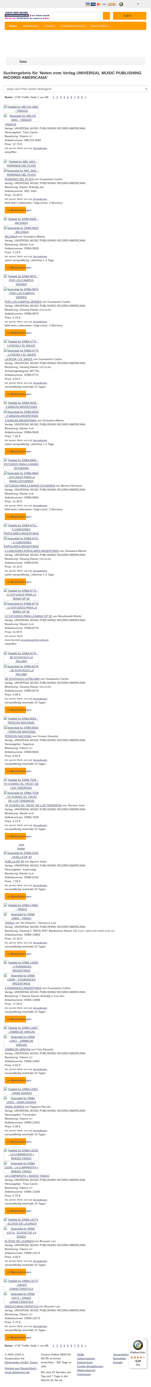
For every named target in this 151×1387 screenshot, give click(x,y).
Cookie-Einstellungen (90, 1366)
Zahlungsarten (86, 1358)
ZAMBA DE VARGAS (17, 1049)
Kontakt (117, 1362)
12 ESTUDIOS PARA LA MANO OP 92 (28, 616)
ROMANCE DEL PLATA (19, 179)
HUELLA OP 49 (14, 861)
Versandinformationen (126, 1354)
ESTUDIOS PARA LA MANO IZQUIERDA (30, 485)
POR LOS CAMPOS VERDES (23, 301)
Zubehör (49, 25)
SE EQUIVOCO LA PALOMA (22, 678)
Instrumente (30, 25)
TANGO (9, 922)
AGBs (80, 1354)
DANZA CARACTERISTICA (21, 1306)
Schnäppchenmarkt (73, 25)
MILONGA (11, 236)
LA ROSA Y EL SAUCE (19, 359)
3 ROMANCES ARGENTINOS (23, 988)
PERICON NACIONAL (18, 736)
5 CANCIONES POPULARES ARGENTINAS (32, 550)
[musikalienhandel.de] (27, 14)
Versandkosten (40, 148)
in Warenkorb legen (16, 210)
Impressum (84, 1374)
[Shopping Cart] (143, 4)
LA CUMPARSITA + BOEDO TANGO (27, 1175)
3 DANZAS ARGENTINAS (20, 420)
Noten (13, 25)
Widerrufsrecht (86, 1370)
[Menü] (144, 1340)
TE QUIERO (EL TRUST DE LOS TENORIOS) (33, 805)
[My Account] (135, 4)
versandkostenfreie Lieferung (35, 640)
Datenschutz (85, 1362)
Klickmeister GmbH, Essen (21, 1362)
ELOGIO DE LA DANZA (19, 1241)
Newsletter (119, 1358)
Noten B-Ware (99, 25)
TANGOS (10, 124)
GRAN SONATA (14, 1106)
